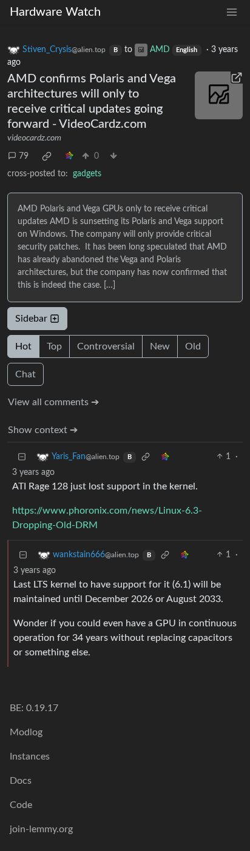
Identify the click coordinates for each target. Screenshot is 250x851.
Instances (30, 756)
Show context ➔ (43, 430)
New (160, 346)
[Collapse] (22, 457)
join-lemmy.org (41, 829)
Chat (25, 374)
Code (21, 805)
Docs (21, 781)
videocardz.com (34, 138)
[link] (46, 156)
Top (54, 346)
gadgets (87, 174)
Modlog (26, 732)
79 (24, 156)
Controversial (106, 346)
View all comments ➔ (53, 402)
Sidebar (31, 318)
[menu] (231, 12)
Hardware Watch (55, 12)
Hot (23, 346)
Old (193, 346)
